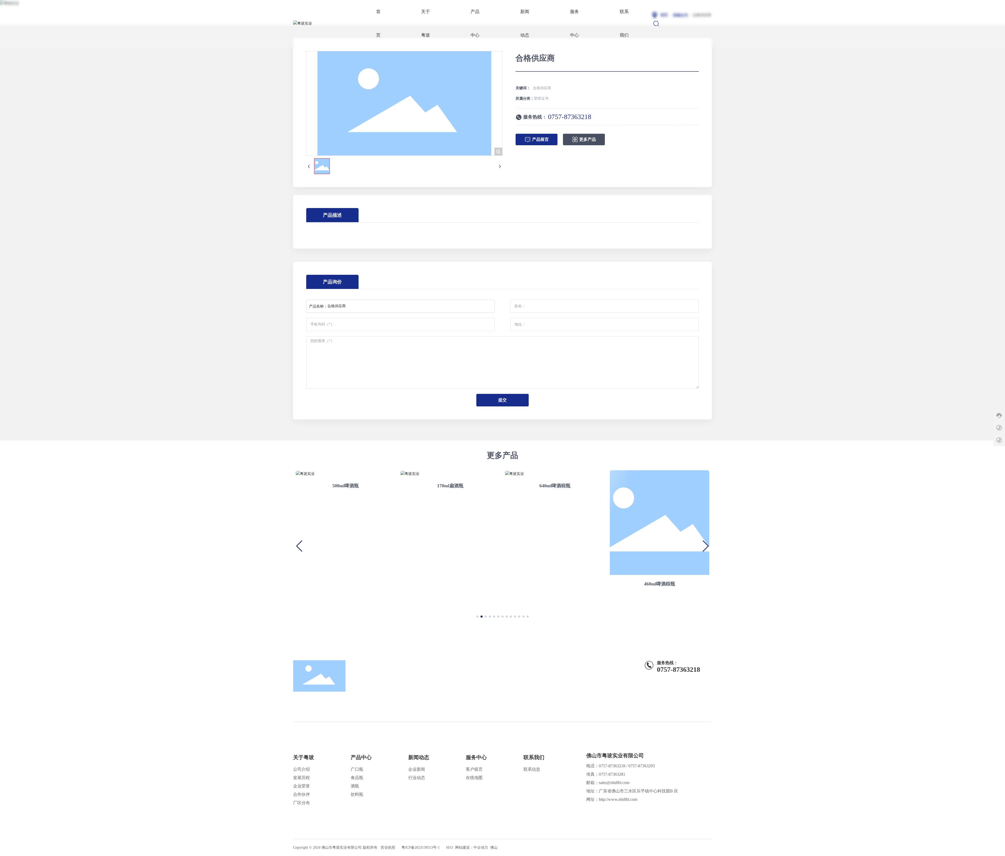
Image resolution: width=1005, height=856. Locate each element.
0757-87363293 (641, 766)
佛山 (494, 847)
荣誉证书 (541, 98)
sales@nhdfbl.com (614, 782)
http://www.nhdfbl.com (618, 799)
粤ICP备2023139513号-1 (420, 847)
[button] (477, 617)
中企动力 (480, 847)
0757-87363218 (569, 117)
